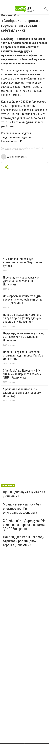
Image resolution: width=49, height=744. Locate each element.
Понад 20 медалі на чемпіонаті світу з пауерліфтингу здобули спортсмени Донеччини (23, 318)
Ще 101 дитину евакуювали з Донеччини (24, 494)
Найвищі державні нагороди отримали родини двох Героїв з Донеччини (23, 355)
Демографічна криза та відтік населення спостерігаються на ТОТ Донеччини (22, 299)
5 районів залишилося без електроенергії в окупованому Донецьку (22, 392)
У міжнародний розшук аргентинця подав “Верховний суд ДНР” (22, 262)
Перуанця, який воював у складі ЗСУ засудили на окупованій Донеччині (23, 337)
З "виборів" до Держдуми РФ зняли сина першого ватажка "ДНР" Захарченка (22, 374)
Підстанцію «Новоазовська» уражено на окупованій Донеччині (21, 281)
